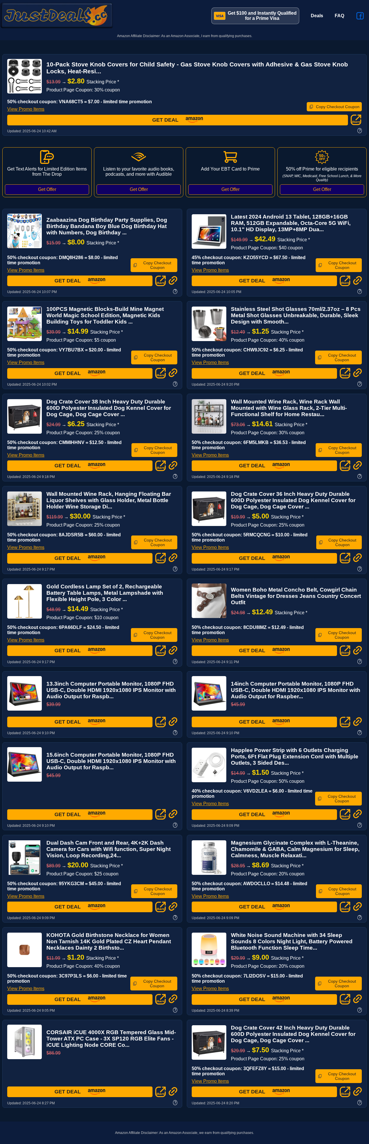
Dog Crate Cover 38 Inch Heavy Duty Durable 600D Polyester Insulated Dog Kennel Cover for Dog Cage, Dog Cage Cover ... (108, 408)
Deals (317, 15)
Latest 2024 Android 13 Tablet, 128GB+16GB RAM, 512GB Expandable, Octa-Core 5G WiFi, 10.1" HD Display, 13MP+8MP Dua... (291, 223)
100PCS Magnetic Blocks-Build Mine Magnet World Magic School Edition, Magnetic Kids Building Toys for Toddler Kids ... (105, 315)
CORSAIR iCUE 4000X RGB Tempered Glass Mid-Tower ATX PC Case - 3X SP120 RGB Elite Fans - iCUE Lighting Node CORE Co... (111, 1038)
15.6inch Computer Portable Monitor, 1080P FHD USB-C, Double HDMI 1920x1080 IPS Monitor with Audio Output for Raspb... (111, 761)
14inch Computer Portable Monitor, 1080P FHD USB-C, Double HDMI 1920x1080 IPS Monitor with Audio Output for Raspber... (295, 690)
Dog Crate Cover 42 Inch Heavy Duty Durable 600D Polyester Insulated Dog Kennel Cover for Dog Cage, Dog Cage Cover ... (293, 1034)
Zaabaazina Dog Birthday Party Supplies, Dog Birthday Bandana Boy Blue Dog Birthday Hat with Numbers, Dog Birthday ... (106, 226)
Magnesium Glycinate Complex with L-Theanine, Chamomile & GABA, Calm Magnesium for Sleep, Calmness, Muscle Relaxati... (295, 849)
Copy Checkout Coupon (337, 106)
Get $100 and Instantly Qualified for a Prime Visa (262, 16)
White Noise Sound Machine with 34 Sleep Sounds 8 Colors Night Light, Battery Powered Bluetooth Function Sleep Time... (292, 941)
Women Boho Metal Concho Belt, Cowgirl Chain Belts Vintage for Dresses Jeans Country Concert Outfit (296, 596)
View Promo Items (25, 109)
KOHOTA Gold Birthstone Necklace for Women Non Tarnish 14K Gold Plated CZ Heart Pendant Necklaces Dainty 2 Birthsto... (108, 941)
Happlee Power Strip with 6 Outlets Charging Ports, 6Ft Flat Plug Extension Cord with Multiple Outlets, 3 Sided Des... (294, 756)
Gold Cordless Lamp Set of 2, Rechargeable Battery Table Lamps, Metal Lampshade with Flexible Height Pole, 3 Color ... (104, 593)
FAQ (339, 15)
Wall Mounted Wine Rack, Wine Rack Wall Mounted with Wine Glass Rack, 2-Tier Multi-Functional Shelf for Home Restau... (289, 408)
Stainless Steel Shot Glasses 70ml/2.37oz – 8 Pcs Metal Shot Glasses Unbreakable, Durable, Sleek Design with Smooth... (296, 315)
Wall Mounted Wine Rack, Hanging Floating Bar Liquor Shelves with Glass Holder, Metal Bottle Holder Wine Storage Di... (108, 500)
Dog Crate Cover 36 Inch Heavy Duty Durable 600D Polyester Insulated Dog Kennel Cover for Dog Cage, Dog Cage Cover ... (293, 500)
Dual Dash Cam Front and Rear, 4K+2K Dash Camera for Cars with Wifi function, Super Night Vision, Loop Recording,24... (108, 849)
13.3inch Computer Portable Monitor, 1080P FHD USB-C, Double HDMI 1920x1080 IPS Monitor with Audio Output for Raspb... (111, 690)
